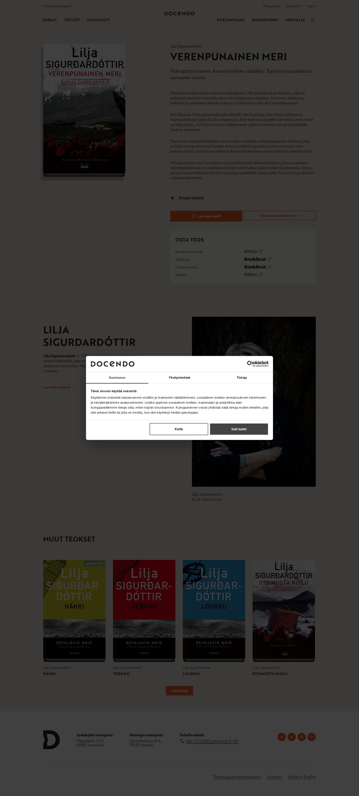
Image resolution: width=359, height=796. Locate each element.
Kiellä (179, 429)
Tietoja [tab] (242, 377)
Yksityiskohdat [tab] (179, 377)
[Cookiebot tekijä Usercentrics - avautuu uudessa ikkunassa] (250, 364)
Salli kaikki (239, 429)
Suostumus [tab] (117, 377)
